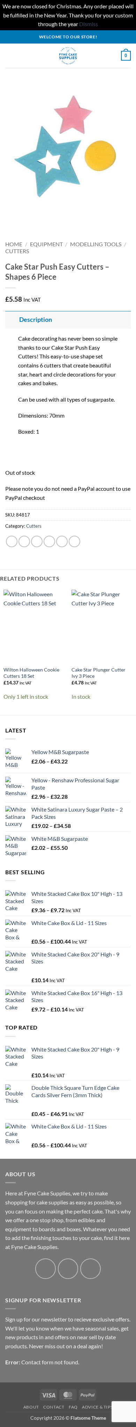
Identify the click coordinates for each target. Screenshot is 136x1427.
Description (35, 319)
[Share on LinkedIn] (74, 541)
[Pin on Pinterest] (62, 541)
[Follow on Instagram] (68, 1268)
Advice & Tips (97, 1407)
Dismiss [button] (88, 24)
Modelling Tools (95, 244)
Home (13, 244)
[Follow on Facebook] (45, 1268)
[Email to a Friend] (49, 541)
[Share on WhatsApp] (11, 541)
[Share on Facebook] (24, 541)
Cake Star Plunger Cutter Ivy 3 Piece (98, 673)
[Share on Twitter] (37, 541)
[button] (9, 55)
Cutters (17, 251)
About (31, 1407)
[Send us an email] (90, 1268)
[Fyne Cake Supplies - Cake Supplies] (68, 56)
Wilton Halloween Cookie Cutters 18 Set (31, 673)
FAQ (73, 1407)
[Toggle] (12, 319)
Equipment (46, 244)
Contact (53, 1407)
